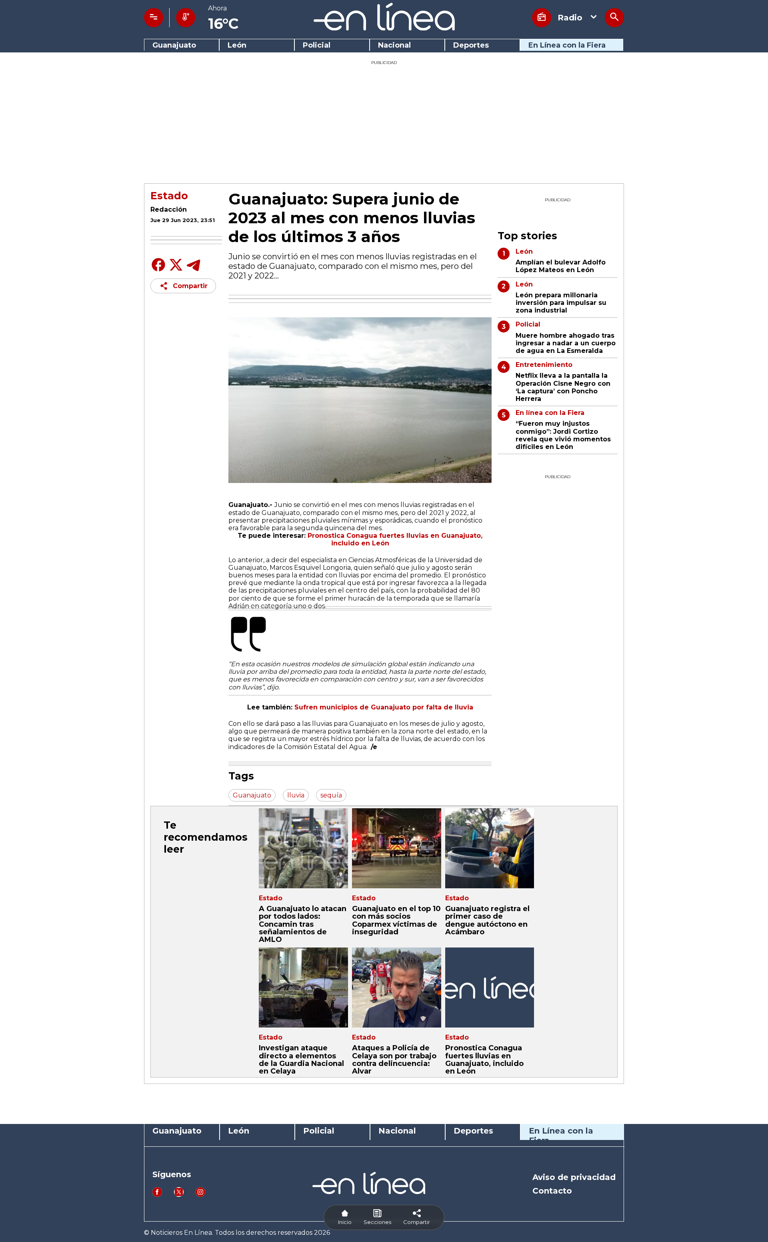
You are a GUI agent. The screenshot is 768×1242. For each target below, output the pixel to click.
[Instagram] (200, 1194)
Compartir (190, 286)
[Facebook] (158, 270)
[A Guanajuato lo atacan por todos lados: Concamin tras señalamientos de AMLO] (303, 848)
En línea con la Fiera (550, 413)
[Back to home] (384, 28)
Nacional (394, 45)
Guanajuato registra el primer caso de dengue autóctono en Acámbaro (487, 920)
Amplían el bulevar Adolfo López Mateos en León (561, 266)
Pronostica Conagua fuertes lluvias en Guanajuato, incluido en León (484, 1060)
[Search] (614, 17)
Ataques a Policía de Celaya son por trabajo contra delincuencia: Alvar (394, 1060)
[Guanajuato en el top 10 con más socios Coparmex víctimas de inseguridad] (396, 848)
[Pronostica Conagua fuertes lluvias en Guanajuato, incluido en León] (489, 988)
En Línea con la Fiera (567, 45)
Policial (316, 45)
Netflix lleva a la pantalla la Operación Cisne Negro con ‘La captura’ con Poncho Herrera (563, 387)
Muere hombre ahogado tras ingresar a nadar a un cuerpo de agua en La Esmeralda (566, 343)
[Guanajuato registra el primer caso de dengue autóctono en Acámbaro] (489, 848)
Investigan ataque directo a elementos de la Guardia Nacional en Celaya (301, 1060)
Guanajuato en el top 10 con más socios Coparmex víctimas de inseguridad (396, 920)
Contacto (552, 1191)
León (237, 45)
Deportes (471, 45)
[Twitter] (176, 269)
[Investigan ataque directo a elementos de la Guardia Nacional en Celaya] (303, 988)
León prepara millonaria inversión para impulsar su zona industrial (561, 302)
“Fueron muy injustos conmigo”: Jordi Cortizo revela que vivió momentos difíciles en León (563, 435)
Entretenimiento (544, 365)
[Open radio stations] (541, 17)
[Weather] (185, 17)
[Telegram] (194, 270)
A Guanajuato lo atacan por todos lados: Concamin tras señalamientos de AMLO (302, 924)
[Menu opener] (153, 17)
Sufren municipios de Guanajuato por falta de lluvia (383, 707)
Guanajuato (174, 45)
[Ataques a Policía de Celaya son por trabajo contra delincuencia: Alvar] (396, 988)
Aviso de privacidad (574, 1177)
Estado (169, 196)
